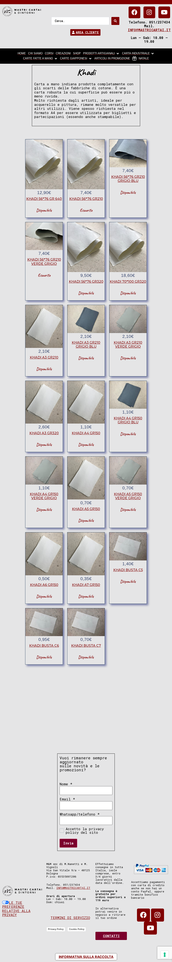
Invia (68, 843)
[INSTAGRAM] (149, 12)
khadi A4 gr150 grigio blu (128, 420)
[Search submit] (115, 21)
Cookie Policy (76, 929)
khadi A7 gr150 (86, 585)
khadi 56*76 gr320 (86, 282)
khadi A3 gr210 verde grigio (128, 345)
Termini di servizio (70, 917)
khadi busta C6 (44, 646)
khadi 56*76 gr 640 (44, 199)
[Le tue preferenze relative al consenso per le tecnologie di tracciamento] (165, 955)
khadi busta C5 (128, 570)
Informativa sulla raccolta (86, 957)
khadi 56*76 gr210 (86, 199)
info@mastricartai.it (149, 30)
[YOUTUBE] (164, 12)
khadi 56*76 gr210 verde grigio (44, 262)
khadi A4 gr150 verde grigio (44, 496)
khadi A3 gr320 (44, 433)
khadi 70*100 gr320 (128, 282)
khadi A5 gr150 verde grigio (128, 496)
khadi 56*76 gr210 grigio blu (128, 179)
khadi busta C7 (86, 646)
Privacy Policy (56, 929)
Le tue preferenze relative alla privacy (16, 908)
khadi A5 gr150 (86, 509)
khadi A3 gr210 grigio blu (86, 345)
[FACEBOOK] (134, 12)
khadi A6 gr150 (44, 585)
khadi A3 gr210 (44, 357)
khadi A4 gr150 (86, 433)
